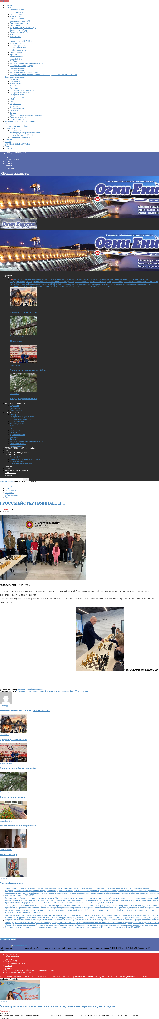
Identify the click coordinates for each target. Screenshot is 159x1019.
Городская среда (17, 12)
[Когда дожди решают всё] (23, 391)
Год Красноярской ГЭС (20, 21)
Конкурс (8, 139)
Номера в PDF (11, 961)
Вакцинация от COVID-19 (21, 41)
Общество (14, 307)
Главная (8, 5)
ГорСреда (14, 61)
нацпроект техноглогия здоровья (24, 72)
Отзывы (8, 148)
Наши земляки (16, 83)
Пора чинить (17, 341)
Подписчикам (11, 157)
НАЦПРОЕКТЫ (12, 86)
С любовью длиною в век (21, 137)
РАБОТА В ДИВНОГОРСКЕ (17, 144)
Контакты (9, 166)
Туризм (13, 113)
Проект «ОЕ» (10, 128)
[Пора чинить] (23, 334)
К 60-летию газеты (18, 50)
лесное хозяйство (17, 57)
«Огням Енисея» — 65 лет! (21, 135)
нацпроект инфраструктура (21, 66)
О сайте (8, 163)
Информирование (17, 45)
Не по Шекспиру (9, 854)
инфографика (15, 43)
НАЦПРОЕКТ (16, 59)
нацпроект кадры (17, 68)
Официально (10, 146)
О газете (8, 161)
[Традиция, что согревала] (23, 305)
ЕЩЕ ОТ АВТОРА (41, 711)
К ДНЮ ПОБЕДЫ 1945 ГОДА (23, 28)
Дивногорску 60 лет (18, 30)
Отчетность (10, 168)
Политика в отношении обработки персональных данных (29, 970)
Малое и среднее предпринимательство (26, 63)
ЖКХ (12, 34)
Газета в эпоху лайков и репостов (18, 825)
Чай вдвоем (15, 81)
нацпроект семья (17, 70)
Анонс (8, 142)
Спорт (12, 101)
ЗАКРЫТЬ (4, 1)
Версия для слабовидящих (17, 174)
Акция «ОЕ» (15, 130)
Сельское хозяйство (18, 117)
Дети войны (15, 25)
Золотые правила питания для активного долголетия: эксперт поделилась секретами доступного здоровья (57, 1006)
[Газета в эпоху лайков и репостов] (13, 819)
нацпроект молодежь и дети (22, 90)
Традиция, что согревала (23, 312)
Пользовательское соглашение (18, 972)
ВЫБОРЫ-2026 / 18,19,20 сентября (20, 121)
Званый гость (15, 37)
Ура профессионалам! (11, 883)
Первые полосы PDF (19, 963)
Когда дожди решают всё (23, 398)
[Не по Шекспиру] (13, 847)
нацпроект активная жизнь (21, 92)
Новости (8, 486)
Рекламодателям (12, 159)
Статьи (8, 7)
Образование (15, 104)
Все (11, 279)
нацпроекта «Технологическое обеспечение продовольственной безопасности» (43, 75)
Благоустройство (17, 10)
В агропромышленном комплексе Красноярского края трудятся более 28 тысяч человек (53, 691)
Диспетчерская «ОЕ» (19, 32)
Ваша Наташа (15, 16)
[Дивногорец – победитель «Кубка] (23, 363)
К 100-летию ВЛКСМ (19, 48)
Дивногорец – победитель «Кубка (28, 370)
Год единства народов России (17, 126)
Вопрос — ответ (17, 19)
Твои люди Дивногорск (15, 77)
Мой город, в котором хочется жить (25, 133)
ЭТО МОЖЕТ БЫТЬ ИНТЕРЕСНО (16, 711)
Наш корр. (7, 509)
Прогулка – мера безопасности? (30, 689)
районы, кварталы (17, 14)
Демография (15, 88)
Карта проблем (16, 52)
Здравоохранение (17, 39)
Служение (14, 79)
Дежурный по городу (19, 23)
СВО (7, 124)
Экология (14, 110)
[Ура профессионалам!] (13, 876)
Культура (14, 54)
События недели (12, 495)
